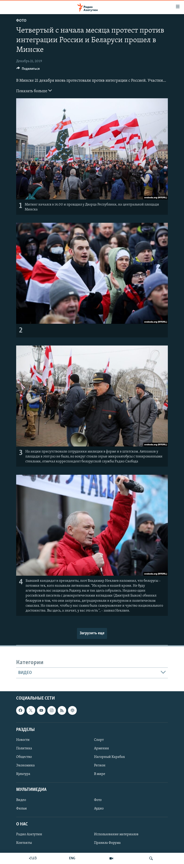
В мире (99, 774)
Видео (21, 800)
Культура (23, 774)
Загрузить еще (92, 633)
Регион (99, 765)
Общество (24, 757)
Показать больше (32, 91)
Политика (24, 748)
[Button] (28, 70)
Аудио (99, 808)
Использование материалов (116, 834)
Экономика (25, 765)
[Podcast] (72, 710)
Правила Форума (107, 843)
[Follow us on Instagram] (51, 710)
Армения (101, 748)
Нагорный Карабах (109, 757)
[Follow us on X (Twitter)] (30, 710)
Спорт (99, 740)
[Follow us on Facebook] (20, 710)
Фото (21, 21)
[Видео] (111, 858)
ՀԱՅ (33, 858)
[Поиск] (151, 858)
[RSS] (62, 710)
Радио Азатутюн (29, 834)
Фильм (21, 808)
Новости (23, 740)
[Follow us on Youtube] (41, 710)
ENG (72, 858)
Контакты (24, 843)
